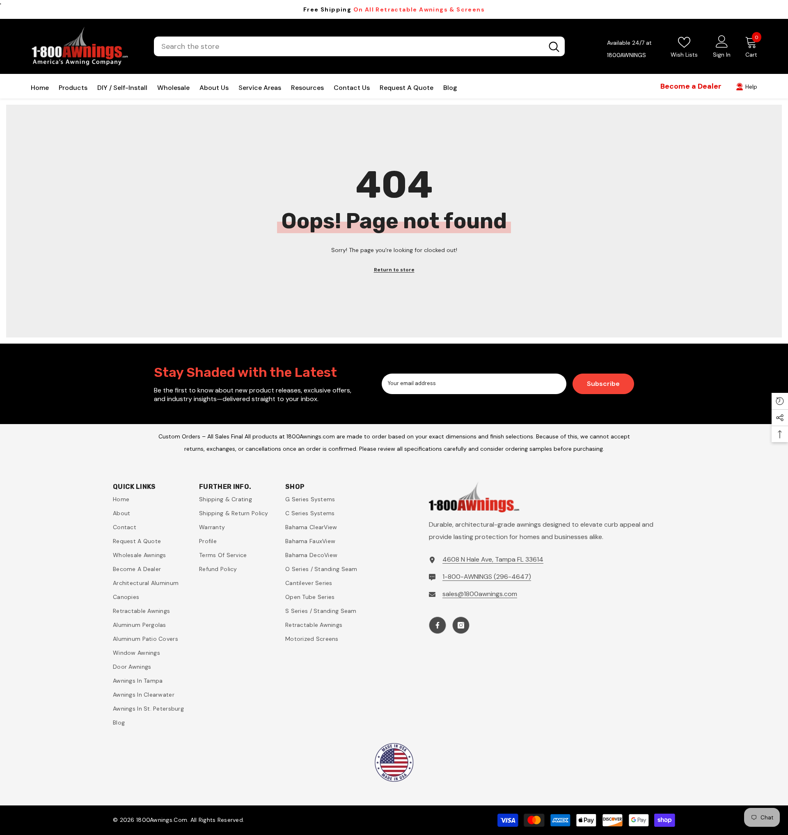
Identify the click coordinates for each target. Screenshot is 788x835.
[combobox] (348, 46)
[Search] (359, 46)
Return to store (394, 269)
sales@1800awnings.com (479, 594)
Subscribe (603, 383)
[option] (394, 9)
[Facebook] (437, 625)
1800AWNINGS (626, 55)
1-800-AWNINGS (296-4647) (486, 576)
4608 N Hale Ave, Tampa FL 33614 (492, 559)
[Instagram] (461, 625)
